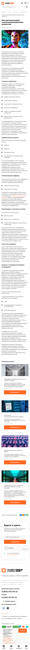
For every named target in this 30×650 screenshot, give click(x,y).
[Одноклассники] (23, 515)
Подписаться (15, 542)
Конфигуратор (19, 648)
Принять (22, 630)
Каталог (11, 648)
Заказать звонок (10, 601)
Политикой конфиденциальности (9, 642)
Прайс (26, 648)
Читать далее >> (15, 392)
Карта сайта (5, 613)
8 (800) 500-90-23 (10, 592)
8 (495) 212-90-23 (9, 597)
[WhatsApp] (27, 515)
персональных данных (12, 554)
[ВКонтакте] (21, 515)
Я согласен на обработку (13, 554)
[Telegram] (25, 515)
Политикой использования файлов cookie (7, 639)
